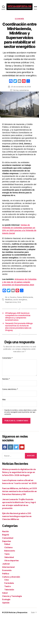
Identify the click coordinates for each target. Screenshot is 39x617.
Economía (19, 19)
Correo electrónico (10, 389)
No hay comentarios (21, 90)
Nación (5, 531)
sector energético (20, 300)
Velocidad (9, 557)
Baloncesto (9, 551)
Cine (6, 580)
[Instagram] (10, 447)
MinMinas (8, 300)
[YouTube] (21, 447)
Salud (5, 593)
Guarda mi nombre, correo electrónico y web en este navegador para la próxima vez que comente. (20, 412)
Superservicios (11, 302)
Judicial (6, 564)
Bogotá (5, 535)
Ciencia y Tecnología (12, 596)
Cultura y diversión (11, 577)
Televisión (9, 589)
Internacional (8, 567)
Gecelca (13, 297)
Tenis (7, 554)
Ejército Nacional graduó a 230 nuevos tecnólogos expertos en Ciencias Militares (17, 516)
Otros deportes (11, 560)
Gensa (19, 297)
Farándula (9, 583)
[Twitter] (16, 447)
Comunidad (7, 538)
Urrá (19, 302)
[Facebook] (11, 81)
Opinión (5, 603)
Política (5, 573)
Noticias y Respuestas (18, 612)
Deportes (6, 541)
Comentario (7, 358)
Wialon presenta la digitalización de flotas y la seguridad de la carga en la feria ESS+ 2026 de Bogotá (19, 472)
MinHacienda (28, 297)
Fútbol (7, 544)
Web (4, 400)
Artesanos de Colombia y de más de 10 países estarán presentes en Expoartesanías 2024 (19, 282)
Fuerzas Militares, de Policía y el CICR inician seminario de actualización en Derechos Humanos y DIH (19, 491)
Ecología (6, 599)
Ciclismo (8, 547)
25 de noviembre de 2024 (21, 87)
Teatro (7, 586)
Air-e (7, 297)
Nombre (6, 379)
